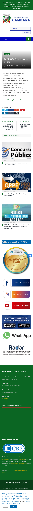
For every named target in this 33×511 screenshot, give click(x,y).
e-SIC (10, 398)
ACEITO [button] (13, 507)
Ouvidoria (5, 398)
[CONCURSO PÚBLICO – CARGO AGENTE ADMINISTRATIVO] (16, 151)
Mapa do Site (7, 488)
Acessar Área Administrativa (20, 488)
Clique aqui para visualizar (14, 100)
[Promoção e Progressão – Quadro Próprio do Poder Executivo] (16, 182)
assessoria (22, 459)
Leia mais (22, 501)
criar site (13, 457)
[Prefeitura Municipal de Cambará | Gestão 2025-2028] (16, 19)
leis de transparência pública (19, 463)
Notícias (7, 54)
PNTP (10, 470)
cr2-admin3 (10, 65)
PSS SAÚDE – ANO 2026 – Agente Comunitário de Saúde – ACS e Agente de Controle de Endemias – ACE (17, 226)
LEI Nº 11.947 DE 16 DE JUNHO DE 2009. (25, 126)
